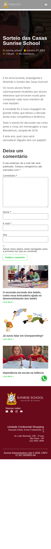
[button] (45, 4)
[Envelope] (7, 411)
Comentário (10, 175)
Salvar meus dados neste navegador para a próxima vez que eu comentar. (25, 250)
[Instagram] (16, 411)
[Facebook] (11, 411)
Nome (7, 212)
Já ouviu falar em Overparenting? (23, 335)
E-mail (7, 223)
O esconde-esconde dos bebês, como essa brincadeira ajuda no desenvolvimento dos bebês (22, 295)
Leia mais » (8, 302)
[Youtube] (21, 411)
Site (5, 235)
